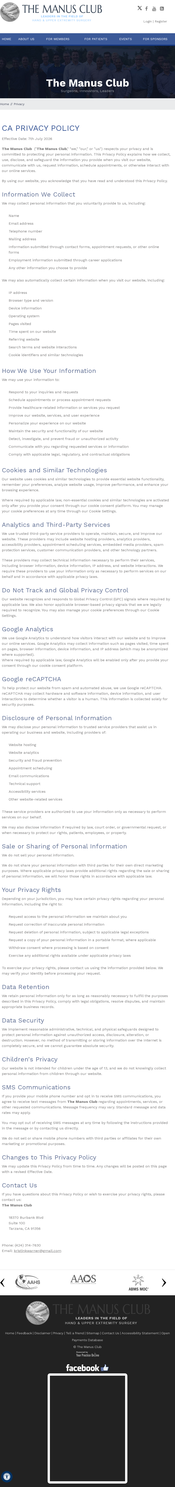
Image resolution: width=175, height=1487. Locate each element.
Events (125, 39)
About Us (26, 39)
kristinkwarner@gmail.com (37, 1251)
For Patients (95, 39)
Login (147, 21)
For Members (57, 39)
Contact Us (110, 1333)
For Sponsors (155, 39)
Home (6, 39)
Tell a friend (75, 1333)
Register (161, 21)
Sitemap (92, 1333)
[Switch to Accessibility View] (7, 1476)
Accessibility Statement (140, 1333)
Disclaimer (42, 1333)
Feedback (24, 1333)
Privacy (58, 1333)
